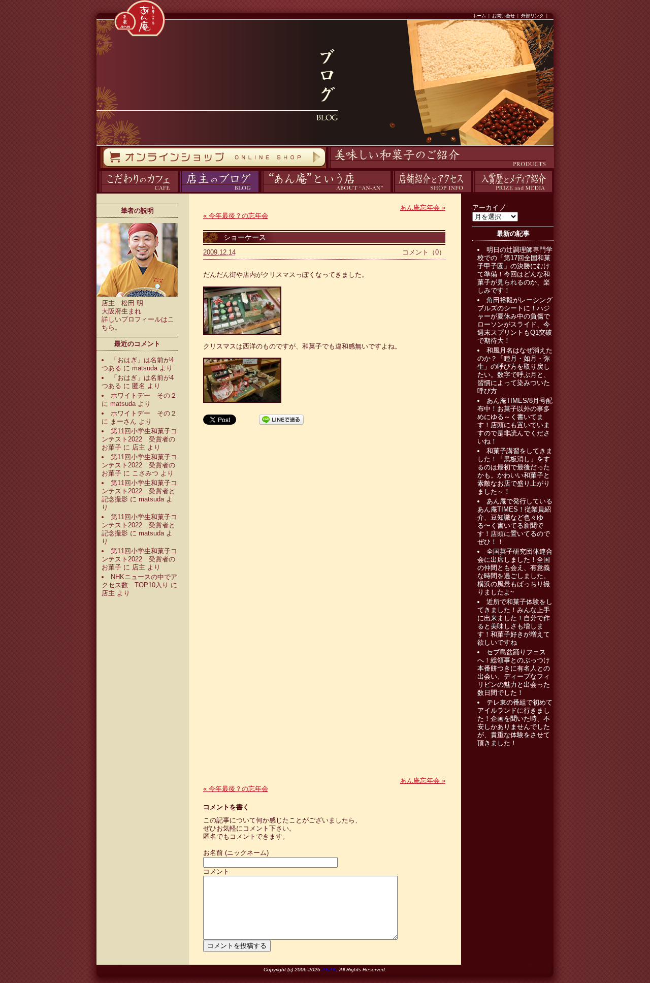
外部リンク (532, 15)
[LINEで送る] (281, 419)
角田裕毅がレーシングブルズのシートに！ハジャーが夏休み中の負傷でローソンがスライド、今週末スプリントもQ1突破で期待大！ (514, 320)
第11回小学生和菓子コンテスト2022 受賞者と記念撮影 (139, 491)
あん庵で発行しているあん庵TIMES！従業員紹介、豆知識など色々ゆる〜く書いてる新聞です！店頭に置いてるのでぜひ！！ (514, 521)
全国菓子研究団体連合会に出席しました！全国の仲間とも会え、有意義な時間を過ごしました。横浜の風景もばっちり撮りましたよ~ (514, 572)
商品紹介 (327, 168)
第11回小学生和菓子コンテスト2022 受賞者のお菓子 (139, 439)
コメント (216, 871)
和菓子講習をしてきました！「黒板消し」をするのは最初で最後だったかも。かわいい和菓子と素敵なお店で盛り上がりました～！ (514, 471)
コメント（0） (423, 252)
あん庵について (261, 192)
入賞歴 (472, 192)
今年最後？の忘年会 (235, 215)
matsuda (144, 368)
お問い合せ (503, 15)
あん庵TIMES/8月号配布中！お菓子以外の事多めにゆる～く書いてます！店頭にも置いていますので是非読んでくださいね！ (514, 421)
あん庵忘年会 (422, 207)
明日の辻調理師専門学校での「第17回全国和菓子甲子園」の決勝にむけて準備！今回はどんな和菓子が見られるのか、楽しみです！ (514, 270)
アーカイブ (488, 207)
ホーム (479, 15)
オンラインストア (100, 168)
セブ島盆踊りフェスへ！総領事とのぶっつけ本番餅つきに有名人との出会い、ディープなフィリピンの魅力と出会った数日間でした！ (513, 672)
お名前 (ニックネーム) (236, 853)
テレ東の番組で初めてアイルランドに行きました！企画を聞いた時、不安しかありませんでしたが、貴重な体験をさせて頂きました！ (514, 723)
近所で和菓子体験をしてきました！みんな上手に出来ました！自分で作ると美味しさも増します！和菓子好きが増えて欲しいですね (514, 622)
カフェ (98, 192)
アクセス (392, 192)
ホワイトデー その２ (144, 395)
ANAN (329, 969)
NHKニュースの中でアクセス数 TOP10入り (139, 581)
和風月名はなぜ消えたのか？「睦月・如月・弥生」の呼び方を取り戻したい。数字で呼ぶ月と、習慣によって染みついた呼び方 (514, 370)
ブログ (178, 192)
